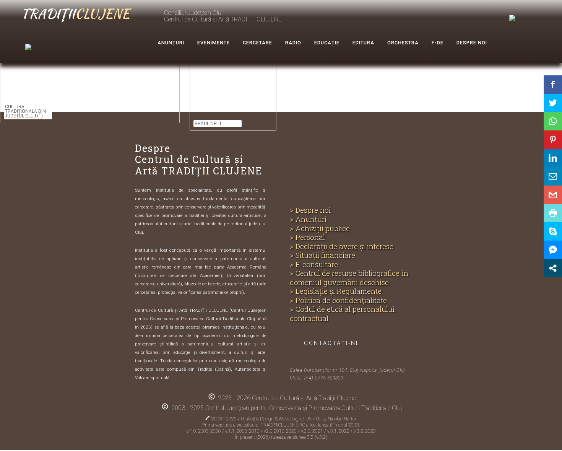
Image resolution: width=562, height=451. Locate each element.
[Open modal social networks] (553, 268)
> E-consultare (314, 264)
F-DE (437, 43)
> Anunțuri (308, 219)
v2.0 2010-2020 (281, 431)
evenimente (213, 43)
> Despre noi (310, 210)
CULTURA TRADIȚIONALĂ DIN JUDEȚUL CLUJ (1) (25, 111)
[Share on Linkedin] (553, 158)
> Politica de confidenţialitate (338, 300)
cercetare (257, 43)
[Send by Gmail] (553, 195)
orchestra (403, 43)
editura (363, 43)
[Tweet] (553, 103)
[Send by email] (553, 176)
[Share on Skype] (553, 231)
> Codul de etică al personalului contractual (342, 313)
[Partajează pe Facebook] (553, 84)
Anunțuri (171, 43)
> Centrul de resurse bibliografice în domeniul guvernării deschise (349, 278)
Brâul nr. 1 (208, 123)
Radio (293, 43)
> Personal (307, 237)
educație (326, 43)
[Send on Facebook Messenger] (553, 250)
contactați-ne (332, 343)
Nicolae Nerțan (342, 419)
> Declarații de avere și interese (341, 246)
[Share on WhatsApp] (553, 121)
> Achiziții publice (320, 228)
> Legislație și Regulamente (336, 291)
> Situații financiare (322, 255)
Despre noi (471, 43)
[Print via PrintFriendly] (553, 213)
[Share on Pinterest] (553, 139)
